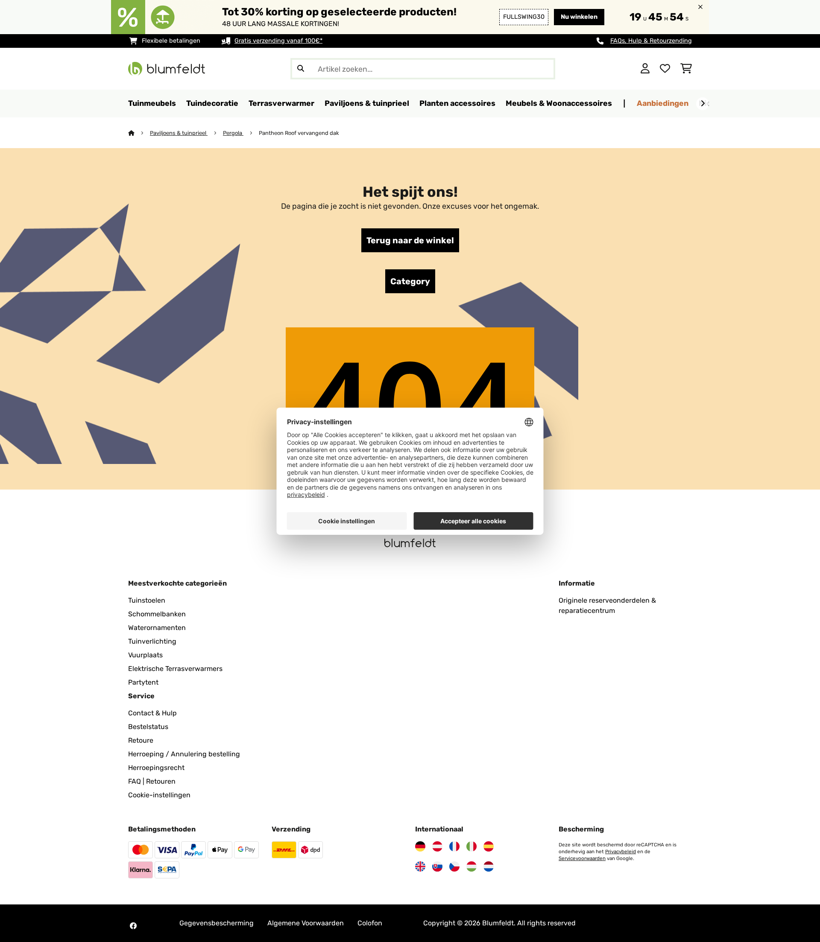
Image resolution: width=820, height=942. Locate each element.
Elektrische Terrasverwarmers (175, 669)
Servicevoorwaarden (582, 858)
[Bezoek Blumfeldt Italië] (471, 846)
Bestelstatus (148, 727)
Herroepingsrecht (156, 768)
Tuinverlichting (152, 641)
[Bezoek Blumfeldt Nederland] (488, 866)
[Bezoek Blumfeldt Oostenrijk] (437, 846)
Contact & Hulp (152, 713)
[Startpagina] (139, 133)
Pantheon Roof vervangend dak (299, 133)
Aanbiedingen (662, 103)
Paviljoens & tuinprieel (179, 133)
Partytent (143, 682)
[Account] (645, 68)
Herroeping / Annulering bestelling (184, 754)
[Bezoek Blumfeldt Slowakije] (437, 866)
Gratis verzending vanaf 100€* (278, 40)
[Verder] (702, 103)
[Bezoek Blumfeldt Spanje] (488, 846)
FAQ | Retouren (152, 781)
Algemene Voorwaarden (305, 923)
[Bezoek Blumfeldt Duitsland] (420, 846)
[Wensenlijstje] (665, 68)
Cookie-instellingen (159, 795)
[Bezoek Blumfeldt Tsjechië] (454, 866)
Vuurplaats (145, 655)
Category (410, 281)
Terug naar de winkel (410, 240)
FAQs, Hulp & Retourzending (651, 40)
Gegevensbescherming (216, 923)
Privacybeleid (620, 852)
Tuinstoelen (146, 600)
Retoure (140, 740)
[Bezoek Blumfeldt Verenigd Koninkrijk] (420, 866)
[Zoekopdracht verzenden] (300, 69)
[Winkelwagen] (686, 68)
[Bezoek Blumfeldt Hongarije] (471, 866)
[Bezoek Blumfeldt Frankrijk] (454, 846)
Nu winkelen (579, 16)
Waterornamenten (157, 628)
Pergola (233, 133)
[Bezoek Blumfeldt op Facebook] (133, 925)
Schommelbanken (157, 614)
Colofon (369, 923)
